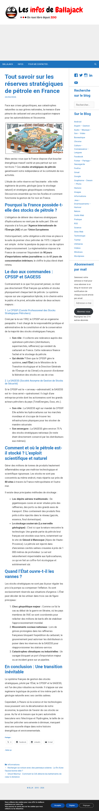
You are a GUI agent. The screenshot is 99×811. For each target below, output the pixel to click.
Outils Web (79, 215)
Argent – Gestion (82, 126)
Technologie (79, 236)
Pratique (78, 219)
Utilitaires (78, 244)
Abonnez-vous (83, 311)
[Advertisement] (49, 42)
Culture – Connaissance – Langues (81, 149)
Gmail (76, 172)
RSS (76, 223)
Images (77, 192)
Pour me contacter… (38, 64)
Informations (14, 764)
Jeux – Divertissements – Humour (82, 203)
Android (77, 121)
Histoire (77, 188)
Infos (20, 64)
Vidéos (77, 248)
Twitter (77, 240)
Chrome (77, 141)
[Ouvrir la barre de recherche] (95, 64)
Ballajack (7, 64)
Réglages (86, 805)
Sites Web (78, 231)
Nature (77, 211)
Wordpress (79, 256)
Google (77, 176)
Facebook (78, 156)
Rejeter (72, 805)
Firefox (77, 168)
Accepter (57, 805)
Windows (78, 252)
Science (77, 227)
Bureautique (79, 137)
